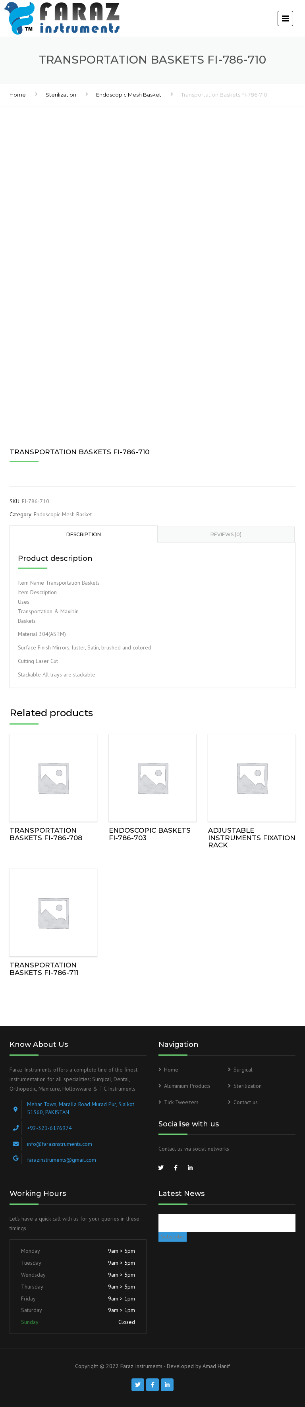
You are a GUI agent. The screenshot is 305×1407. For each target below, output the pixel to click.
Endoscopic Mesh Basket (128, 94)
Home (18, 94)
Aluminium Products (187, 1085)
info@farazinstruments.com (59, 1143)
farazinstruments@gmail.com (61, 1159)
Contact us (246, 1102)
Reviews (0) (225, 534)
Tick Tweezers (181, 1102)
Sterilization (61, 94)
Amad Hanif (216, 1366)
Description (83, 534)
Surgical (243, 1069)
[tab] (84, 533)
